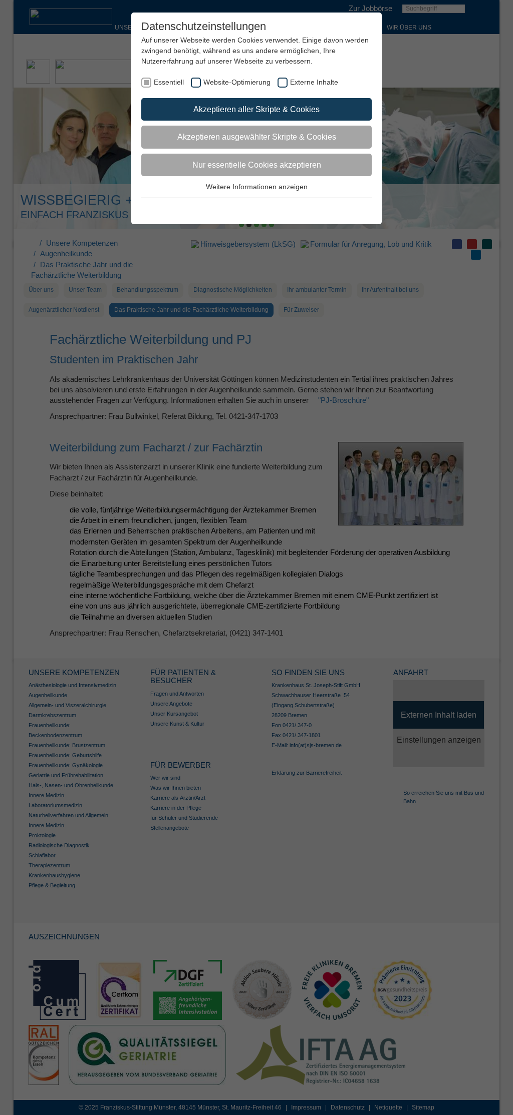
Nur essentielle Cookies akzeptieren (256, 165)
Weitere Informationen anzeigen (257, 187)
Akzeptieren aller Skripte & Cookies (256, 109)
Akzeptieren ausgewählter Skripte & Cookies (256, 137)
